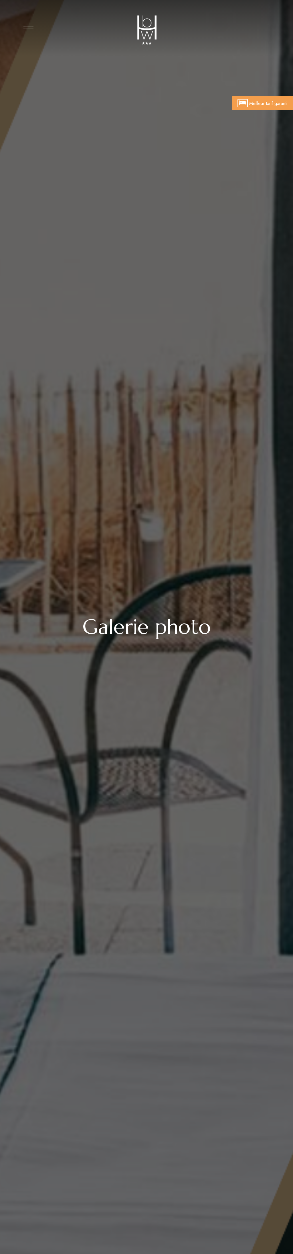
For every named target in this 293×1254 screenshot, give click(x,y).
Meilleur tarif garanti (268, 103)
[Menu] (28, 28)
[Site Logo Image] (146, 29)
